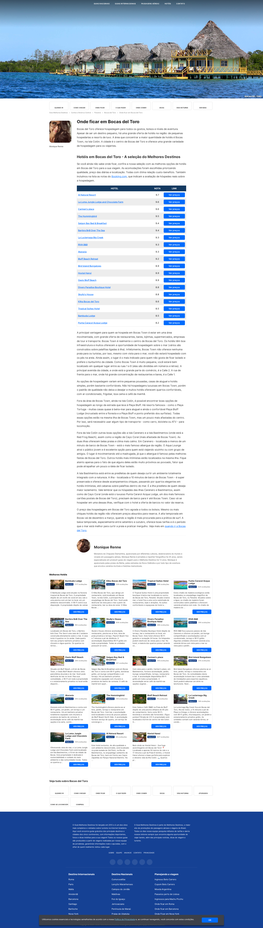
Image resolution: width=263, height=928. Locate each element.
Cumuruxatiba (118, 879)
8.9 (157, 266)
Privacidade (149, 853)
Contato (180, 4)
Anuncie (128, 853)
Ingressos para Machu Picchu (169, 899)
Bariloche (73, 909)
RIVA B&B (83, 244)
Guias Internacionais (125, 4)
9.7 (157, 194)
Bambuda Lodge (86, 315)
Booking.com (119, 176)
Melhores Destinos (162, 817)
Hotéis (168, 4)
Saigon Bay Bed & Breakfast (92, 223)
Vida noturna (182, 108)
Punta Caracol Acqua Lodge (92, 322)
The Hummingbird (87, 216)
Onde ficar (100, 108)
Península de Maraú (121, 909)
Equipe (119, 853)
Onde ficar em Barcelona (166, 909)
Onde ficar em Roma (164, 904)
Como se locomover (59, 804)
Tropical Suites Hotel (89, 308)
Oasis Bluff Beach (87, 280)
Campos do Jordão (121, 889)
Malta (71, 889)
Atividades (203, 793)
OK (209, 920)
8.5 (157, 308)
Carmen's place (86, 209)
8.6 (157, 301)
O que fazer (121, 108)
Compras (80, 804)
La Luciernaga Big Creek (90, 237)
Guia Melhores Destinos (75, 4)
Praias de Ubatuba (120, 914)
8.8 (157, 287)
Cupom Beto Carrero (165, 884)
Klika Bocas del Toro (88, 301)
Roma (71, 879)
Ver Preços (78, 612)
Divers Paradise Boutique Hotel (94, 287)
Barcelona (73, 899)
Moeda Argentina (163, 889)
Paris (70, 884)
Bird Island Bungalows (89, 266)
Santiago (72, 904)
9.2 (157, 258)
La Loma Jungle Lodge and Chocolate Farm (100, 202)
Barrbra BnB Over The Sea (91, 230)
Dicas (161, 108)
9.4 (157, 223)
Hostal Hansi (85, 273)
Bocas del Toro (253, 96)
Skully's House (85, 294)
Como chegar (79, 108)
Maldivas (116, 894)
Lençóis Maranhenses (122, 884)
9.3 (157, 237)
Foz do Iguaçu (118, 899)
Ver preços (174, 194)
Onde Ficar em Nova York (167, 914)
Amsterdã (73, 894)
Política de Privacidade (125, 919)
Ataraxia (82, 251)
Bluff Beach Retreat (88, 258)
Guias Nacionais (102, 4)
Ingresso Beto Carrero (165, 879)
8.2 (157, 322)
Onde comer (141, 108)
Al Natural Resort (87, 194)
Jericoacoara (118, 904)
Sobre (111, 853)
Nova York (73, 914)
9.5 (157, 216)
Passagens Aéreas (150, 4)
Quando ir (59, 108)
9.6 (157, 202)
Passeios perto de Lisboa (167, 894)
